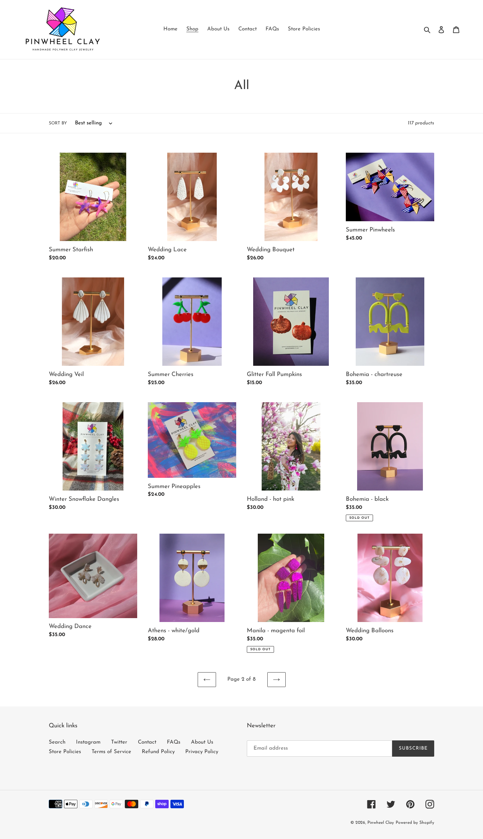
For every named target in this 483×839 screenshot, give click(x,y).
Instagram (88, 742)
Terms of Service (111, 752)
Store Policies (65, 752)
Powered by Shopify (415, 823)
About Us (202, 742)
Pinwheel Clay (380, 823)
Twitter (119, 742)
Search (57, 742)
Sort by (58, 123)
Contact (147, 742)
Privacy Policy (201, 752)
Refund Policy (158, 752)
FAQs (173, 742)
